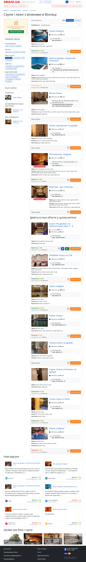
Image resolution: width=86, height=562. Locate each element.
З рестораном (10, 74)
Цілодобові (15, 77)
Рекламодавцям (9, 559)
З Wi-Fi (8, 77)
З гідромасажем (19, 66)
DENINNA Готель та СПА (60, 255)
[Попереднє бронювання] (62, 248)
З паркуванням (20, 74)
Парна (6, 6)
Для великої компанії (19, 52)
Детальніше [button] (75, 51)
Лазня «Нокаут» (56, 31)
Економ (12, 46)
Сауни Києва (41, 559)
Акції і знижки (41, 549)
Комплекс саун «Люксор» (61, 187)
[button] (67, 2)
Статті (39, 552)
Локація (48, 2)
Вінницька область (15, 10)
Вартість (14, 6)
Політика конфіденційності (12, 556)
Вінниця (25, 10)
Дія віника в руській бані (10, 542)
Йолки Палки (55, 93)
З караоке (9, 81)
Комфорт (18, 46)
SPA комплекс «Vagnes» (60, 154)
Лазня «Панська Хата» (20, 509)
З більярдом (9, 79)
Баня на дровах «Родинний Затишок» (62, 59)
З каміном (17, 79)
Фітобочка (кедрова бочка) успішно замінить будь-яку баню (72, 540)
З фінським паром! (32, 543)
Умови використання (11, 552)
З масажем (9, 60)
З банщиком (16, 58)
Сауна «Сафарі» (56, 286)
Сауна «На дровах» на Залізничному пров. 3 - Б (61, 224)
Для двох (8, 52)
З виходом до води (11, 68)
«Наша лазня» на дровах (61, 342)
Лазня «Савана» (57, 428)
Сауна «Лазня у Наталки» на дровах (62, 370)
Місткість (23, 6)
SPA (23, 58)
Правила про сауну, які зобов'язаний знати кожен (53, 541)
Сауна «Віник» (17, 97)
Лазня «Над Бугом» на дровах (63, 125)
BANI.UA (6, 10)
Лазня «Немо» (56, 315)
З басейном (9, 66)
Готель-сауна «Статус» (59, 399)
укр (79, 2)
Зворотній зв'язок (43, 556)
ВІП (7, 46)
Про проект (7, 549)
